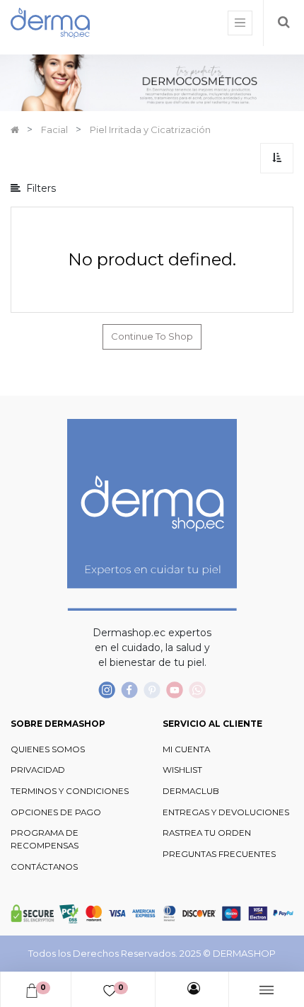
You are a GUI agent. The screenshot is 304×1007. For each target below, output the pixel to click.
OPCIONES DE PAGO (56, 812)
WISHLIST (182, 770)
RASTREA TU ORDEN (207, 833)
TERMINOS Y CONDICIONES (70, 791)
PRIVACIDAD (38, 770)
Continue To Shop (152, 336)
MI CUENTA (186, 749)
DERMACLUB (191, 791)
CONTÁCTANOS (44, 867)
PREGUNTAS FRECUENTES (219, 854)
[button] (276, 158)
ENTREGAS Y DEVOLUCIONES (226, 812)
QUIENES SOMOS (48, 749)
